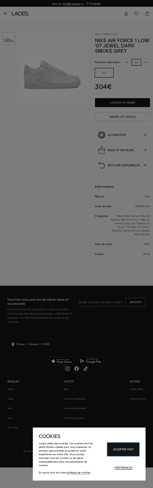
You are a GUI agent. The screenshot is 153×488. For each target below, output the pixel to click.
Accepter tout (123, 449)
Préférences (123, 467)
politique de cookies (78, 472)
